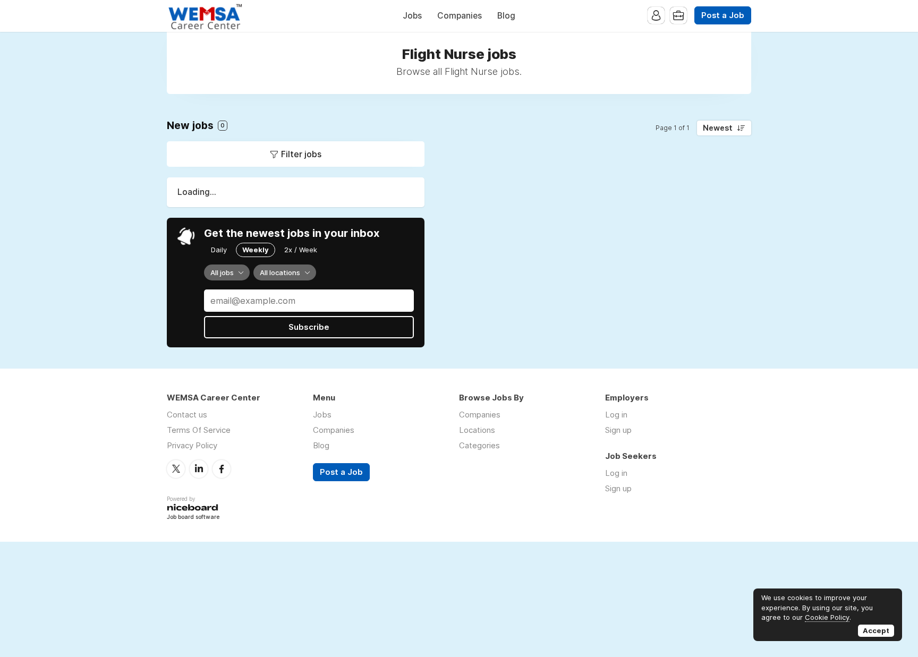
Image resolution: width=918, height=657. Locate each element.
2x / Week (300, 249)
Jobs (412, 16)
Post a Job (722, 15)
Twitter (176, 469)
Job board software (193, 518)
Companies (459, 16)
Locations (477, 430)
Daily (219, 249)
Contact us (187, 414)
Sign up (618, 430)
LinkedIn (199, 469)
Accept (876, 630)
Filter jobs (301, 154)
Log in (616, 414)
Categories (479, 445)
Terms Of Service (199, 430)
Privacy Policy (192, 445)
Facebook (221, 469)
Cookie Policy (827, 617)
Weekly (255, 249)
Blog (506, 16)
